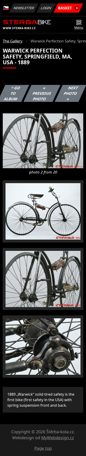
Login (46, 8)
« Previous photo (42, 93)
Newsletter (24, 8)
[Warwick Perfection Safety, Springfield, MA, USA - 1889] (43, 140)
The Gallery (12, 41)
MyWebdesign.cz (57, 437)
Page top (43, 448)
